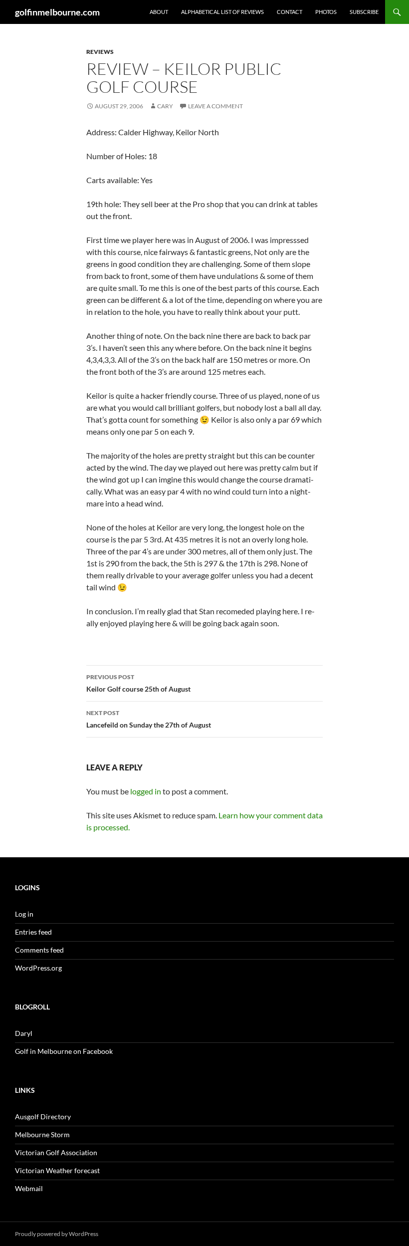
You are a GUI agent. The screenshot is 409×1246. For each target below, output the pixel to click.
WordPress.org (38, 968)
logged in (145, 791)
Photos (326, 11)
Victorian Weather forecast (57, 1170)
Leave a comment (215, 106)
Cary (165, 106)
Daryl (23, 1033)
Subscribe (364, 11)
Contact (289, 11)
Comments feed (39, 950)
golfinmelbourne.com (57, 11)
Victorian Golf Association (56, 1152)
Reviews (100, 51)
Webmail (29, 1188)
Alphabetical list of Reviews (222, 11)
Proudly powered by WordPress (56, 1234)
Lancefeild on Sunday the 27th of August (148, 719)
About (159, 11)
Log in (24, 914)
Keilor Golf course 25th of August (138, 683)
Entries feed (33, 932)
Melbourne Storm (42, 1134)
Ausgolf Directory (43, 1116)
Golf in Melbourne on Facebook (64, 1051)
